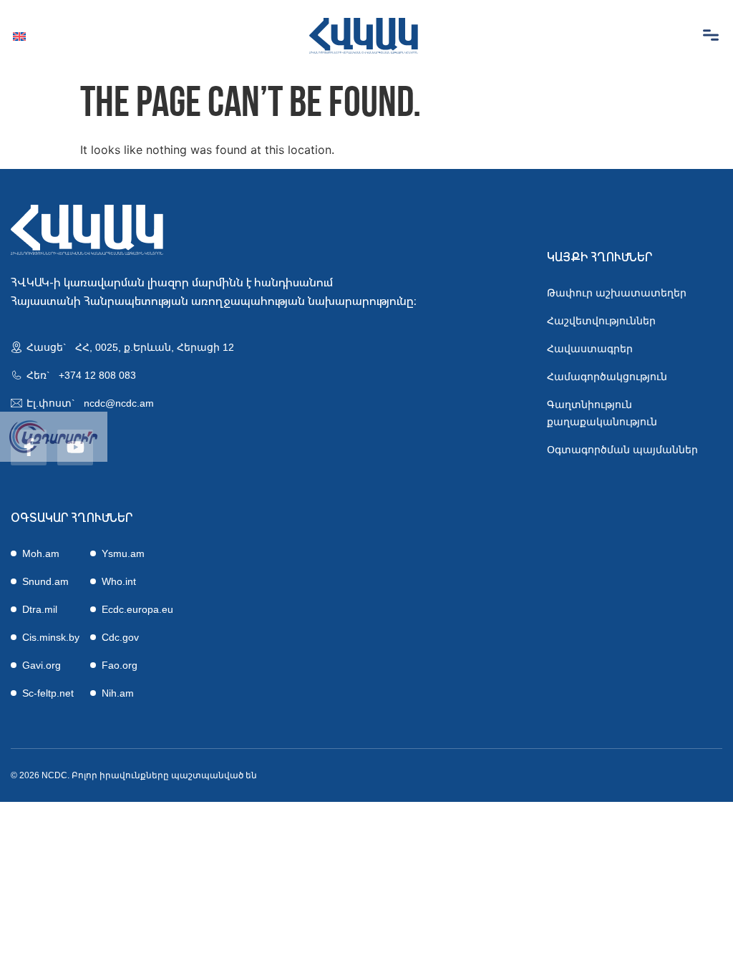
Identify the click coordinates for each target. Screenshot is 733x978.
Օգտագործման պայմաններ (622, 449)
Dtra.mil (39, 609)
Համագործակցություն (607, 376)
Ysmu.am (123, 553)
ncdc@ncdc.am (119, 403)
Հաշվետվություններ (601, 320)
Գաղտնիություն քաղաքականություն (602, 413)
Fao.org (119, 665)
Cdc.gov (120, 637)
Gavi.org (41, 665)
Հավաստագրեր (590, 348)
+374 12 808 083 (97, 375)
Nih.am (118, 693)
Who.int (119, 581)
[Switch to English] (19, 36)
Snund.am (45, 581)
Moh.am (40, 553)
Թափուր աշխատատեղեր (616, 293)
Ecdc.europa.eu (137, 609)
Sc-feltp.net (48, 693)
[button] (710, 36)
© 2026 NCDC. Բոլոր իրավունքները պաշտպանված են (134, 775)
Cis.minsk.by (50, 637)
